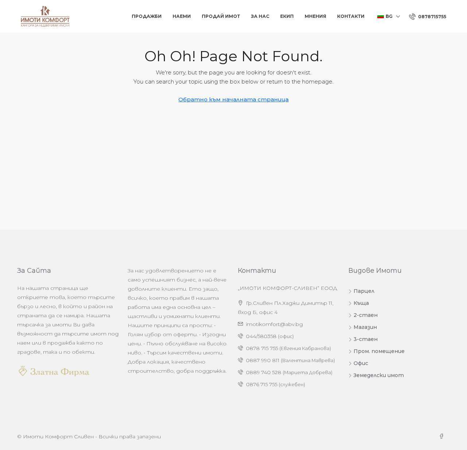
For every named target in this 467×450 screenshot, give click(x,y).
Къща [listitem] (361, 303)
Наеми (182, 16)
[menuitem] (427, 16)
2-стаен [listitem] (366, 315)
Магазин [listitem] (365, 327)
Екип (287, 16)
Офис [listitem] (361, 363)
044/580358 (261, 336)
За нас (260, 16)
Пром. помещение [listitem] (379, 351)
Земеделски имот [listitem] (379, 375)
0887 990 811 (262, 360)
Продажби (147, 16)
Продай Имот (221, 16)
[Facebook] (443, 436)
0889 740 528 (263, 372)
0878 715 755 (262, 348)
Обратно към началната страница (233, 99)
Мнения (315, 16)
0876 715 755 (261, 384)
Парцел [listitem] (364, 291)
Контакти (350, 16)
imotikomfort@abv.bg (274, 324)
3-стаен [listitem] (366, 339)
